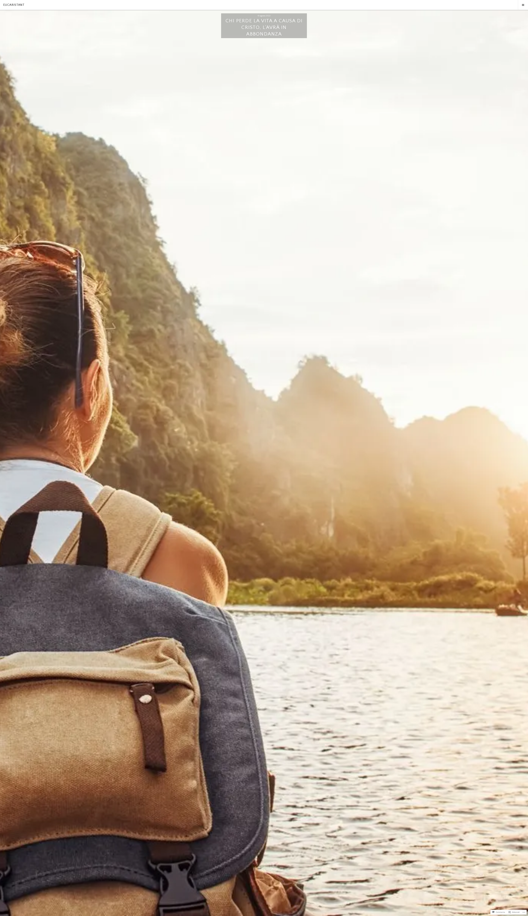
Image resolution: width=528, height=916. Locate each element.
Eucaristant (13, 5)
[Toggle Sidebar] (523, 5)
